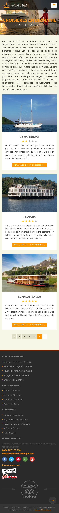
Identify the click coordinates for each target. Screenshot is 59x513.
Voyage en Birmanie (12, 356)
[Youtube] (32, 459)
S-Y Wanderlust (29, 136)
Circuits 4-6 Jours (12, 390)
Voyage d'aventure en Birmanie (18, 370)
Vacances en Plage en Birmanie (18, 366)
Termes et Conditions (42, 510)
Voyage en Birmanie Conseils (17, 423)
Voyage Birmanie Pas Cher (16, 419)
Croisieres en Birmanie (14, 379)
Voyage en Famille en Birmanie (17, 362)
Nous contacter (11, 438)
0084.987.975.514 (11, 450)
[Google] (25, 459)
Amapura (29, 216)
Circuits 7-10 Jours (12, 395)
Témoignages (9, 432)
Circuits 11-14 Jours (13, 399)
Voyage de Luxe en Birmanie (17, 375)
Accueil (22, 25)
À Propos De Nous (12, 428)
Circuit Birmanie (11, 385)
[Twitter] (11, 459)
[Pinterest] (18, 459)
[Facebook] (4, 459)
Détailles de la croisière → (30, 165)
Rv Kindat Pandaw (29, 296)
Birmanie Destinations (13, 414)
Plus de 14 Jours (11, 404)
